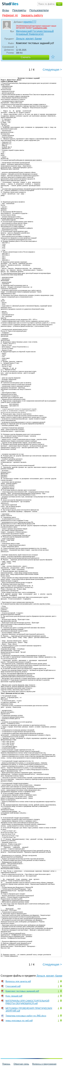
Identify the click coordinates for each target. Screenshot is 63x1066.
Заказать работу (32, 15)
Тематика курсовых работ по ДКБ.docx (25, 1015)
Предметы (19, 10)
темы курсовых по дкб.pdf (19, 1020)
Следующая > (52, 69)
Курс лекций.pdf (13, 996)
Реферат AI (10, 15)
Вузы (5, 10)
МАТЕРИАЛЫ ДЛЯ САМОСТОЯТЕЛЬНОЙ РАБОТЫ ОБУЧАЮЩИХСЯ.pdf (27, 1002)
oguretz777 (29, 21)
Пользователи (39, 10)
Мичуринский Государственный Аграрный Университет (35, 32)
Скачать (26, 57)
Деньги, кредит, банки (29, 38)
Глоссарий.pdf (13, 986)
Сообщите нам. (40, 28)
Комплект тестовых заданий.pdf (22, 991)
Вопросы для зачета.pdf (18, 981)
